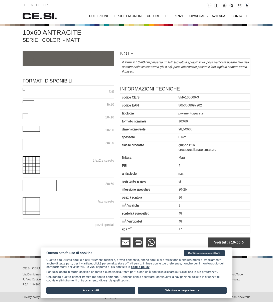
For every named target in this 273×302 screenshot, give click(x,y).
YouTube (237, 274)
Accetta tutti (91, 290)
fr (45, 5)
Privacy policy (31, 297)
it (24, 5)
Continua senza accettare (204, 253)
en (31, 5)
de (38, 5)
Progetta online (128, 16)
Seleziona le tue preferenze (182, 290)
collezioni (99, 16)
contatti (239, 16)
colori (153, 16)
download (196, 16)
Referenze (174, 16)
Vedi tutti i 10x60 (227, 242)
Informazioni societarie (236, 297)
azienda (219, 16)
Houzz (235, 279)
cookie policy (140, 266)
